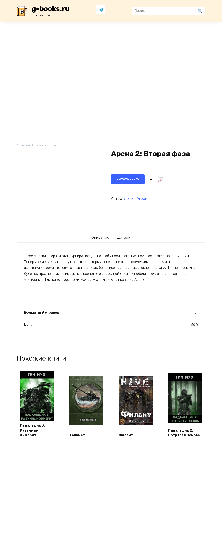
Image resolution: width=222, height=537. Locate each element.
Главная (22, 145)
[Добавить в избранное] (151, 179)
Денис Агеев (135, 198)
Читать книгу (127, 179)
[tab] (100, 237)
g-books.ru (51, 9)
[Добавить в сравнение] (160, 179)
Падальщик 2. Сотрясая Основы (184, 432)
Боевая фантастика (45, 145)
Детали (124, 237)
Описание (100, 237)
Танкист (77, 435)
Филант (126, 435)
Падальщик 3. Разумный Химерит (32, 430)
